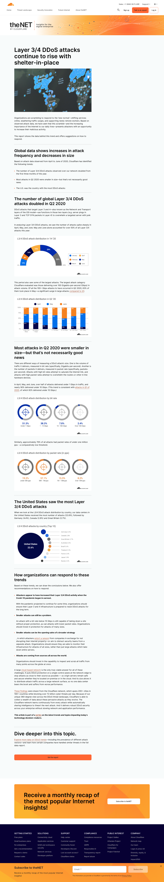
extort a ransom (41, 638)
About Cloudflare (137, 837)
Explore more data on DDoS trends (30, 739)
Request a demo (20, 853)
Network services (45, 852)
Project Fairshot (113, 852)
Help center (65, 837)
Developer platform (45, 855)
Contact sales (19, 856)
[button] (146, 4)
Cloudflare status (67, 856)
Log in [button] (154, 10)
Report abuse (89, 856)
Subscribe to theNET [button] (124, 801)
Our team (134, 845)
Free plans (18, 837)
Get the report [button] (53, 757)
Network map (136, 841)
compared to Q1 (77, 291)
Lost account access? (69, 853)
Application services (46, 841)
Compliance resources (93, 837)
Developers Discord (68, 849)
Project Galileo (113, 837)
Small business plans (22, 841)
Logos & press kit (138, 849)
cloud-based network (31, 670)
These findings (20, 691)
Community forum (68, 845)
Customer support (68, 841)
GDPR (86, 845)
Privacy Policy (126, 875)
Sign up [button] (126, 10)
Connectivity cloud (45, 837)
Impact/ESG (135, 859)
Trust (86, 841)
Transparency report (92, 853)
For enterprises (20, 845)
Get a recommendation (23, 849)
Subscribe (138, 869)
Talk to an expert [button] (140, 10)
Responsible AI (90, 849)
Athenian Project (113, 841)
